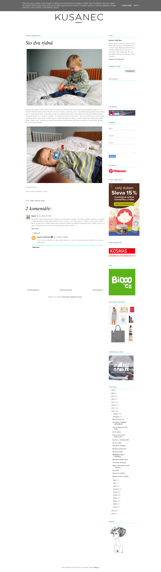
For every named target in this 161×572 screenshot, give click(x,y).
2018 (113, 399)
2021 (113, 390)
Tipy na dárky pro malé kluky (120, 428)
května (115, 495)
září (114, 483)
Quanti (33, 216)
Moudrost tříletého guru (120, 459)
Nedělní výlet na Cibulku (121, 476)
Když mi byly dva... (119, 419)
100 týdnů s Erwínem (119, 462)
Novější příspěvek (33, 290)
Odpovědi (37, 233)
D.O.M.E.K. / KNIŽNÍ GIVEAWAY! (119, 423)
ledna (115, 507)
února (115, 504)
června (115, 492)
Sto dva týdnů (117, 443)
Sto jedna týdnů (118, 452)
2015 (113, 408)
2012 (113, 514)
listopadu (116, 417)
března (115, 501)
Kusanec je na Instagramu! (121, 440)
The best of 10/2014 (119, 473)
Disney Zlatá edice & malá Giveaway (121, 466)
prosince (116, 414)
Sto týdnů (116, 470)
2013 (113, 511)
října (114, 480)
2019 (113, 396)
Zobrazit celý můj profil (116, 59)
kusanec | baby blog (43, 237)
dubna (115, 498)
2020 (113, 393)
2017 (113, 402)
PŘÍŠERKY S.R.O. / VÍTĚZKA (119, 456)
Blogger (96, 567)
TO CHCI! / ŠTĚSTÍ (119, 446)
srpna (115, 486)
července (116, 489)
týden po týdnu (40, 200)
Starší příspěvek (98, 290)
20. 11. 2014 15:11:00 (44, 216)
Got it (136, 5)
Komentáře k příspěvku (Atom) (72, 297)
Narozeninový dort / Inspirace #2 (119, 436)
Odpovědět (34, 228)
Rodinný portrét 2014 (119, 449)
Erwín (32, 200)
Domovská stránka (66, 290)
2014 (113, 411)
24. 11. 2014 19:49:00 (61, 237)
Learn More (127, 5)
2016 (113, 405)
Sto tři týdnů (117, 432)
